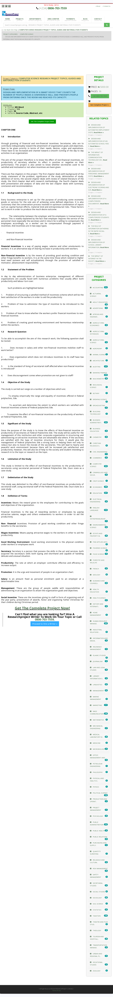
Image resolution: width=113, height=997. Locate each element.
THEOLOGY (96, 930)
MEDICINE (96, 743)
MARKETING (97, 705)
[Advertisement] (57, 57)
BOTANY (95, 393)
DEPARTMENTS (35, 19)
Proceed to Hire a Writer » (44, 623)
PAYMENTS (70, 19)
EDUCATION (97, 493)
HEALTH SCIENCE (98, 598)
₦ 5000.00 (103, 86)
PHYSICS (95, 787)
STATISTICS (96, 910)
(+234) (53, 8)
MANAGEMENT (98, 691)
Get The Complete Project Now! (42, 121)
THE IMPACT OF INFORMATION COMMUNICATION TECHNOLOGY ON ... (97, 157)
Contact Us (106, 6)
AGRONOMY (97, 348)
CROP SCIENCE (98, 481)
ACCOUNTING (97, 288)
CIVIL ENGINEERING (99, 452)
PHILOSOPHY (97, 772)
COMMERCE (97, 458)
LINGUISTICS (97, 685)
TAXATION (96, 916)
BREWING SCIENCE (99, 399)
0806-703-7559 (44, 619)
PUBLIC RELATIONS (99, 837)
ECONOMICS (97, 487)
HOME (7, 19)
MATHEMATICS (98, 720)
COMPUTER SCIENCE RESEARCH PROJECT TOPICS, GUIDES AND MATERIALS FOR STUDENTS (53, 30)
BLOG (85, 19)
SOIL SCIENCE (97, 904)
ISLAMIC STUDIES (99, 655)
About (98, 6)
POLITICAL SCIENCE (99, 793)
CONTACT (98, 19)
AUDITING (96, 367)
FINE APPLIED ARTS (99, 542)
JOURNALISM (97, 661)
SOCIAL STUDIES (98, 892)
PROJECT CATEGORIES (10, 34)
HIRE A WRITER (53, 19)
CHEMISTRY (96, 437)
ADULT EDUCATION (99, 302)
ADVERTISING (97, 308)
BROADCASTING (98, 405)
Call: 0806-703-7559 (100, 96)
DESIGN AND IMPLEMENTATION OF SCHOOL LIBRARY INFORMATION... (98, 245)
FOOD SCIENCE (98, 554)
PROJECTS (19, 19)
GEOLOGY (96, 575)
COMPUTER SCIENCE (26, 34)
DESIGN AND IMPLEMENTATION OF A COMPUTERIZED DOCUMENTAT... (98, 201)
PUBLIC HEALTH (98, 831)
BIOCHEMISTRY (98, 379)
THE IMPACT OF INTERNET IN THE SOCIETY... (96, 258)
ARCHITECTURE (98, 361)
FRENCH (95, 569)
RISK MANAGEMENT (100, 868)
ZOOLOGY (96, 971)
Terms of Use (56, 991)
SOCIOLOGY (97, 898)
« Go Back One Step (10, 30)
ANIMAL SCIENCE (98, 355)
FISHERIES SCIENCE (99, 548)
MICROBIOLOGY (98, 749)
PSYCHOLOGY (97, 816)
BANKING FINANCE (99, 373)
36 (100, 91)
